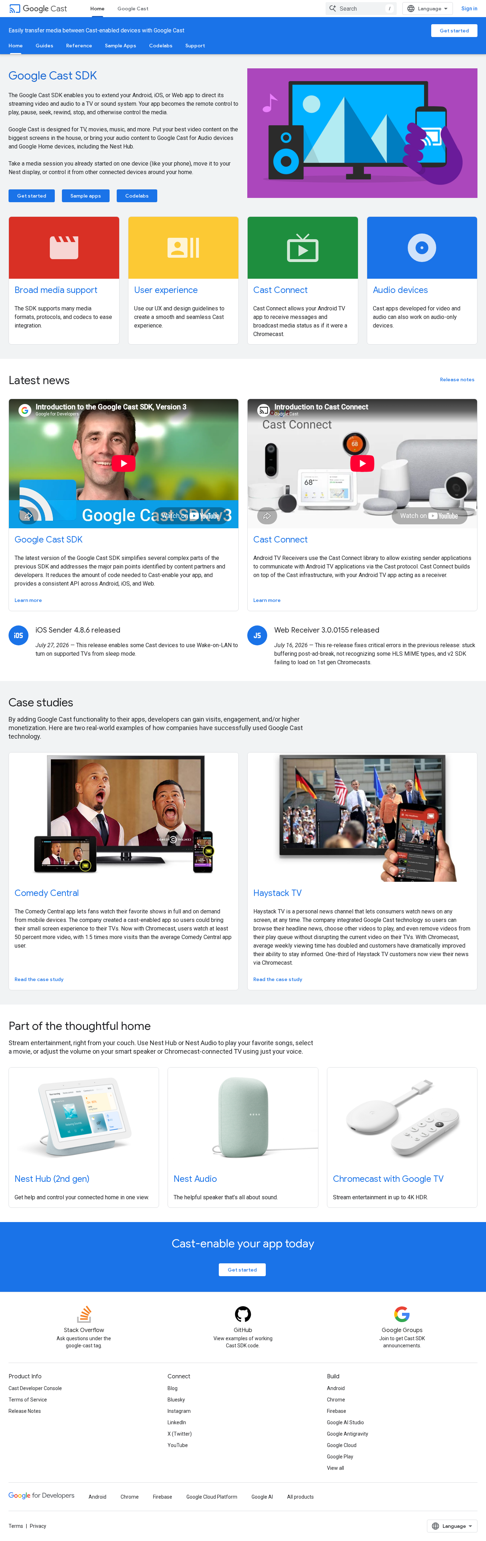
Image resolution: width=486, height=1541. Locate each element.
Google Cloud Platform (211, 1497)
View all (335, 1468)
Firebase (336, 1411)
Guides (44, 45)
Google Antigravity (347, 1434)
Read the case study (39, 979)
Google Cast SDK (53, 75)
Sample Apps (120, 45)
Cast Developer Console (35, 1388)
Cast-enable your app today (243, 1243)
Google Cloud (341, 1445)
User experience (166, 290)
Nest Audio (195, 1179)
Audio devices (400, 290)
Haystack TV (277, 893)
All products (300, 1497)
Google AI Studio (345, 1422)
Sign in (469, 8)
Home (97, 8)
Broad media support (56, 290)
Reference (79, 45)
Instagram (179, 1411)
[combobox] (361, 8)
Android (336, 1388)
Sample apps (85, 196)
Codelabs (161, 45)
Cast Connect (280, 290)
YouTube (178, 1445)
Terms (16, 1526)
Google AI (262, 1497)
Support (195, 45)
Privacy (38, 1526)
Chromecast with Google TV (388, 1179)
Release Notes (25, 1411)
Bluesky (176, 1400)
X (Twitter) (180, 1434)
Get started (454, 30)
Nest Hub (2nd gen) (52, 1179)
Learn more (28, 600)
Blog (173, 1388)
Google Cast (132, 8)
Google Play (340, 1456)
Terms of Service (28, 1400)
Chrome (336, 1400)
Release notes (457, 379)
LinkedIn (177, 1422)
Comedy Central (47, 893)
